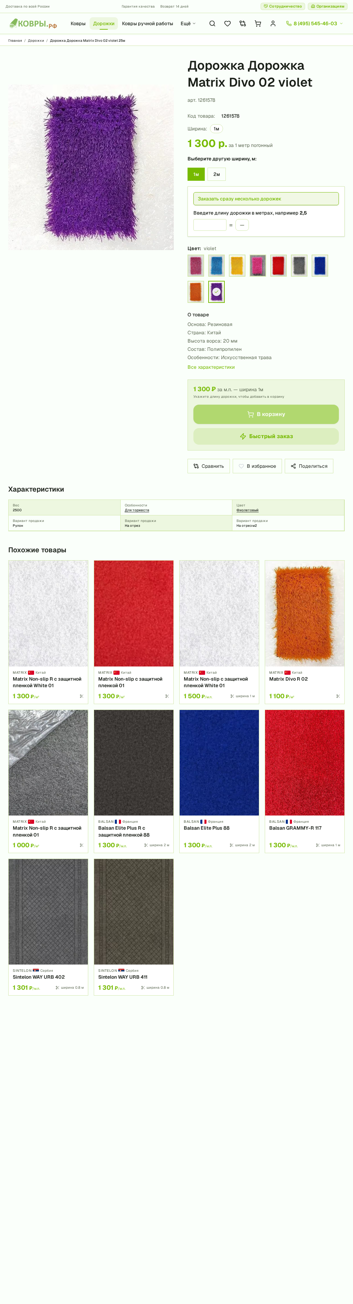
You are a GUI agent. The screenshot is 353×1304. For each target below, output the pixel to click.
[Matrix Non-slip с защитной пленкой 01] (133, 632)
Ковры (78, 23)
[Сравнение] (242, 23)
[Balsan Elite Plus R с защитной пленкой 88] (133, 781)
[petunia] (258, 266)
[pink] (196, 266)
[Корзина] (258, 23)
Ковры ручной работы (147, 23)
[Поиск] (212, 23)
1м (196, 174)
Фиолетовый (247, 510)
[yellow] (237, 266)
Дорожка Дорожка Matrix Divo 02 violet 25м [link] (87, 40)
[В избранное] (80, 568)
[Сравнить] (80, 580)
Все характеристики (211, 367)
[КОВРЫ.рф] (33, 23)
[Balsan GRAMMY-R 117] (304, 781)
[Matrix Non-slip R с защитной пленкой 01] (48, 781)
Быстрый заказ (271, 436)
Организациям (330, 6)
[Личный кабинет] (273, 23)
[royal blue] (320, 266)
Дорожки (103, 23)
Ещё (186, 23)
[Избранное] (227, 23)
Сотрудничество (285, 6)
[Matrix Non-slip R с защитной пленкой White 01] (48, 632)
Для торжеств (137, 510)
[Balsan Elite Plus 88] (219, 781)
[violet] (216, 292)
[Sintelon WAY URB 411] (133, 927)
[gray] (299, 266)
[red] (278, 266)
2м (216, 174)
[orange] (196, 292)
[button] (91, 167)
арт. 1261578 (201, 100)
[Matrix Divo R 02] (304, 632)
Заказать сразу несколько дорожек (239, 199)
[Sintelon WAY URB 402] (48, 927)
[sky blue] (216, 266)
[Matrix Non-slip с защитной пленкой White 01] (219, 632)
